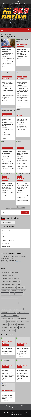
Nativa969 (22, 306)
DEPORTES (20, 76)
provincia (15, 315)
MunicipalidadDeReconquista (9, 306)
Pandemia (5, 312)
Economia (22, 290)
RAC (3, 321)
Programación (25, 3)
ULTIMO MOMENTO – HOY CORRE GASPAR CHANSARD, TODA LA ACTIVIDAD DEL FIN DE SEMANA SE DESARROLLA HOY (22, 87)
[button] (2, 29)
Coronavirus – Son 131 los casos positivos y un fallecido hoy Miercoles (7, 155)
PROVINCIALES (20, 46)
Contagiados (6, 284)
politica (25, 312)
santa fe (4, 324)
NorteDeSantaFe (18, 309)
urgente (22, 327)
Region (19, 321)
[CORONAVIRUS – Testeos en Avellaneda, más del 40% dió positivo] (8, 43)
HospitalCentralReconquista (9, 299)
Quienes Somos (9, 3)
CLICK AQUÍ (17, 262)
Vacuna (4, 330)
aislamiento (6, 272)
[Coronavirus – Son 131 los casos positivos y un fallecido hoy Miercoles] (8, 145)
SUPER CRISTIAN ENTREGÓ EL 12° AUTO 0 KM (22, 120)
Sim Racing (5, 327)
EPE (12, 293)
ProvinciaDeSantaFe (7, 318)
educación (5, 293)
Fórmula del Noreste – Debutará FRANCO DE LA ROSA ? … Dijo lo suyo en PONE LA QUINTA (23, 351)
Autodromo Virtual (7, 275)
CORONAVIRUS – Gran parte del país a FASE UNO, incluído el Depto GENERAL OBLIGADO (8, 122)
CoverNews (12, 414)
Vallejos (12, 330)
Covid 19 (21, 287)
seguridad (12, 324)
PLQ (3, 236)
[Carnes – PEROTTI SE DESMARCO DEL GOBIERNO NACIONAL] (23, 145)
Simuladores (14, 327)
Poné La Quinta (21, 78)
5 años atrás (5, 56)
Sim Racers (21, 324)
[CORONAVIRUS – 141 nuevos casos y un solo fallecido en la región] (8, 387)
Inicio (4, 3)
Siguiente (22, 207)
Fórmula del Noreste (8, 240)
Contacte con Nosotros (8, 231)
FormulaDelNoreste (7, 296)
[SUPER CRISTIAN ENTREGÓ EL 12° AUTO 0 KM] (23, 112)
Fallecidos (19, 293)
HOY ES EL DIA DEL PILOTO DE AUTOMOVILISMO (7, 350)
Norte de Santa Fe (6, 309)
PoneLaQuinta (6, 315)
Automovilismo (6, 281)
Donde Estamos (17, 3)
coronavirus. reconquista (9, 287)
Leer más (4, 68)
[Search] (29, 29)
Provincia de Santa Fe (20, 318)
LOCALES (9, 46)
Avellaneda (16, 281)
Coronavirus (16, 284)
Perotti (12, 312)
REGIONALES (10, 147)
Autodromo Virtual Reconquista (10, 278)
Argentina (15, 272)
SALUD (26, 321)
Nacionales (5, 115)
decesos (14, 290)
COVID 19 (4, 46)
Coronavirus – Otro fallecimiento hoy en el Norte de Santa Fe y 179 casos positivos (23, 187)
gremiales (18, 296)
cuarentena (5, 290)
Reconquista (11, 321)
